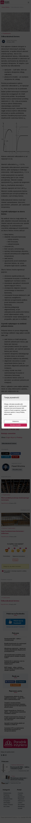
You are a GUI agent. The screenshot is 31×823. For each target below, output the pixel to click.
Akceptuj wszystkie (15, 425)
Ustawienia (15, 421)
